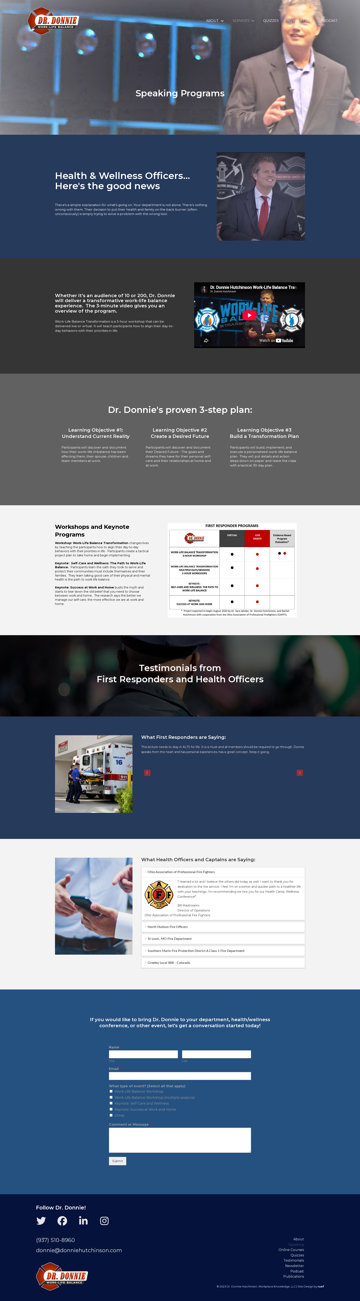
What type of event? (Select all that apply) (147, 1086)
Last (185, 1060)
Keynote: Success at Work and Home (145, 1109)
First (112, 1060)
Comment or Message (130, 1124)
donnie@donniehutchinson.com (79, 1250)
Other (120, 1115)
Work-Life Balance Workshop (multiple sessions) (155, 1098)
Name (115, 1047)
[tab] (223, 872)
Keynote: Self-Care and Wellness (142, 1103)
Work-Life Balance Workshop (139, 1092)
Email (115, 1069)
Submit (117, 1161)
